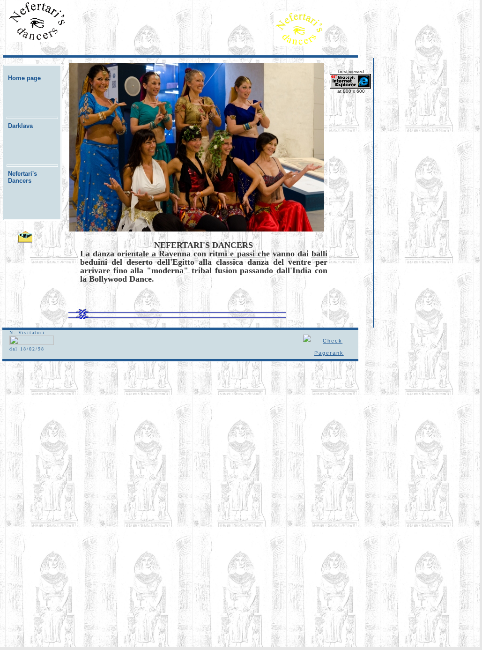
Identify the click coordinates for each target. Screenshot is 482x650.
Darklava (20, 125)
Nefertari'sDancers (22, 177)
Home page (24, 78)
